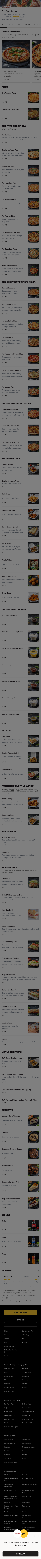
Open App (20, 1554)
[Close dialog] (36, 1536)
